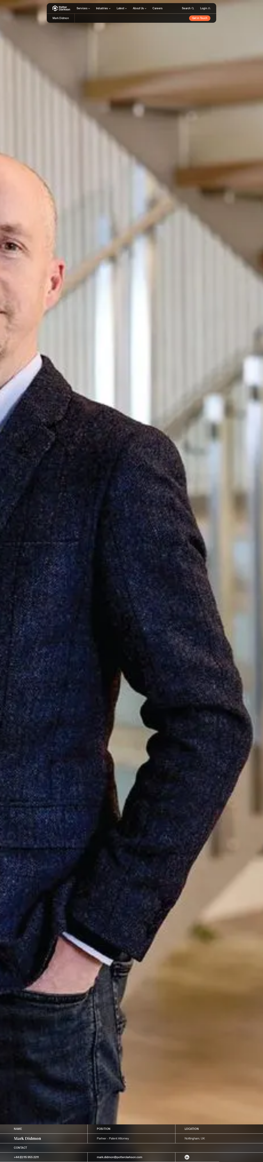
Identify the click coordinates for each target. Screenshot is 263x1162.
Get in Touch (199, 18)
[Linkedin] (187, 1157)
